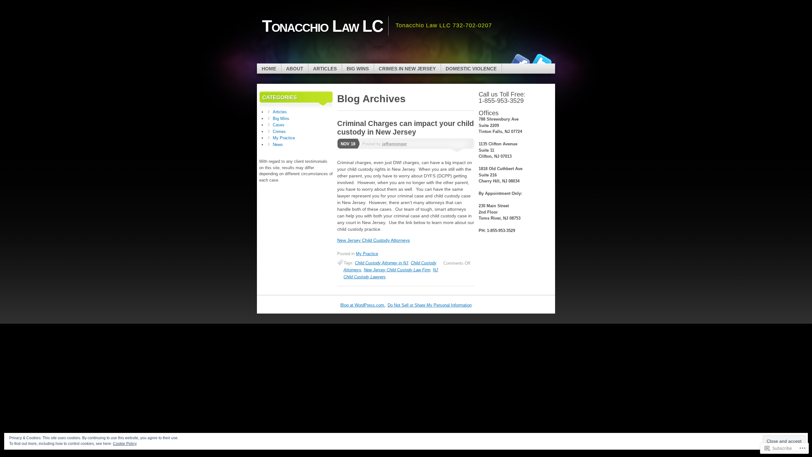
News (278, 144)
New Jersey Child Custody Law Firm (397, 270)
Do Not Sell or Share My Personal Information (430, 305)
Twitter (542, 61)
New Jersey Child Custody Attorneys (373, 240)
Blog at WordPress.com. (362, 305)
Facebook (519, 61)
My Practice (367, 253)
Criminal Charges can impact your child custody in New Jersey (405, 127)
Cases (279, 125)
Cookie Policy (125, 443)
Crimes (279, 131)
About (294, 68)
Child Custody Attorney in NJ (381, 263)
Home (269, 68)
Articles (325, 68)
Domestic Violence (471, 68)
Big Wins (358, 68)
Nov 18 (348, 144)
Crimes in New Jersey (407, 68)
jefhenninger (394, 144)
